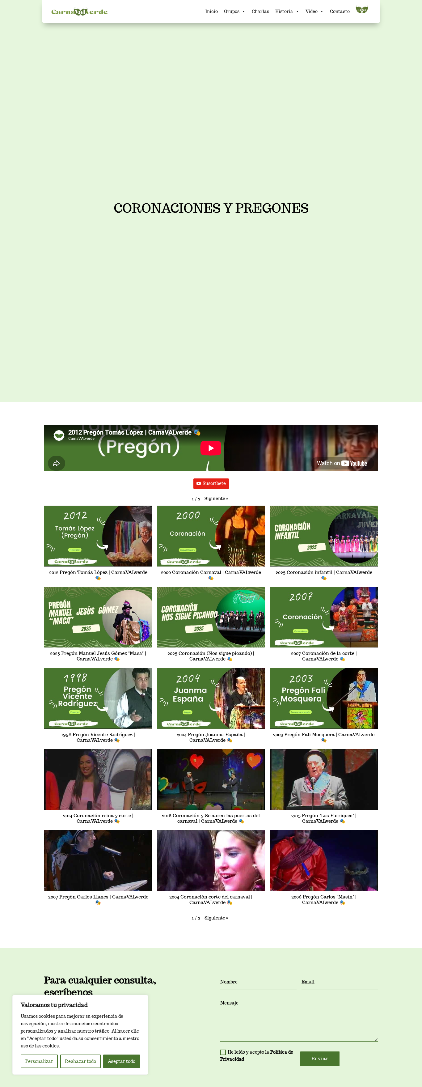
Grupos (231, 11)
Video (312, 11)
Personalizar (39, 1061)
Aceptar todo (121, 1061)
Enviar (319, 1058)
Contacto (340, 11)
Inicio (211, 11)
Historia (284, 11)
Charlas (260, 11)
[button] (216, 499)
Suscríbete (214, 483)
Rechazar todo (80, 1061)
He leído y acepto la (256, 1055)
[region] (80, 1035)
